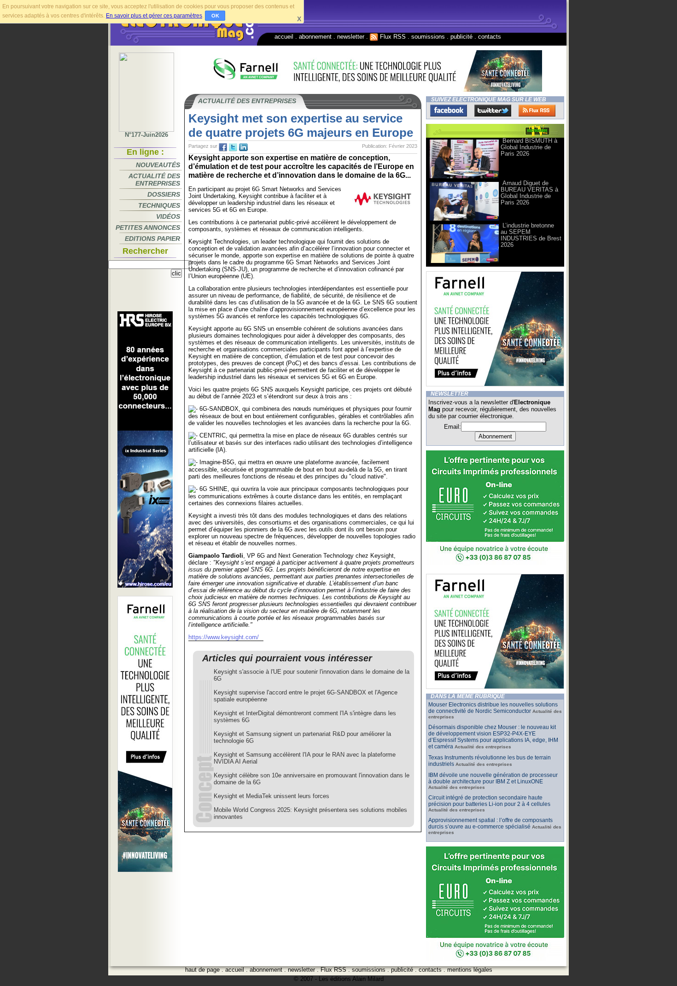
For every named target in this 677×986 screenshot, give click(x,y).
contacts (489, 36)
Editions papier (152, 238)
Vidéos (168, 216)
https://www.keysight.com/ (223, 637)
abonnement (315, 36)
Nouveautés (158, 165)
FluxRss (537, 111)
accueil (283, 36)
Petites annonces (148, 227)
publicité (461, 36)
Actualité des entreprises (154, 179)
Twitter (492, 111)
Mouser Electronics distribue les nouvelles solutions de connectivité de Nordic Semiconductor (493, 707)
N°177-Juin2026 (146, 134)
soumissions (428, 36)
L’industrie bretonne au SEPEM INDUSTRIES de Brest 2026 (531, 235)
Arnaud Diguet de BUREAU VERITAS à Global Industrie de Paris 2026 (529, 193)
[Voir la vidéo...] (464, 177)
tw (233, 147)
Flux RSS (392, 36)
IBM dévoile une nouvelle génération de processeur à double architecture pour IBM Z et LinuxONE (493, 778)
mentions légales (469, 969)
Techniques (159, 205)
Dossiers (163, 194)
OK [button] (215, 15)
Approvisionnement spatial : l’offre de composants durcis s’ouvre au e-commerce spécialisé (490, 823)
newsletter (350, 36)
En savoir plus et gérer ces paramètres (154, 15)
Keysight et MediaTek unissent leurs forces (271, 796)
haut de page (202, 969)
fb (223, 147)
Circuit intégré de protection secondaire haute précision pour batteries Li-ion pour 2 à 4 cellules (489, 800)
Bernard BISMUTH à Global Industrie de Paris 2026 (529, 147)
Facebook (448, 111)
